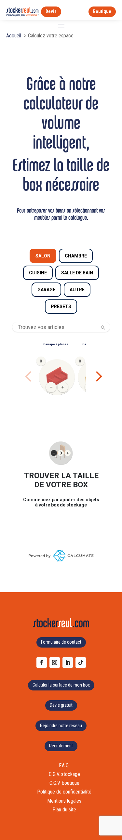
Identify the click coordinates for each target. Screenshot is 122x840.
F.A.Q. (64, 765)
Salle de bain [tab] (77, 272)
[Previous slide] (28, 376)
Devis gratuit (61, 705)
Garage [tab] (46, 289)
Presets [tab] (61, 306)
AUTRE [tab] (77, 289)
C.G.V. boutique (64, 783)
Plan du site (64, 810)
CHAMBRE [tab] (76, 255)
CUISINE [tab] (38, 272)
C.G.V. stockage (64, 774)
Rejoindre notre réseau (61, 725)
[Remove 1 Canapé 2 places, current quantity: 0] (51, 387)
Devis (51, 11)
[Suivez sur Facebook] (41, 662)
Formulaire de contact (61, 642)
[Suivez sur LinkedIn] (67, 662)
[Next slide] (98, 376)
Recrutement (61, 745)
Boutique (102, 11)
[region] (61, 376)
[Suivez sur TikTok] (80, 662)
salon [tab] (42, 255)
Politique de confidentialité (64, 792)
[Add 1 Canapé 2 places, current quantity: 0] (63, 387)
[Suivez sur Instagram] (54, 662)
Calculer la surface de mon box (61, 685)
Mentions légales (64, 801)
